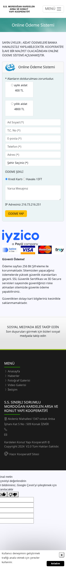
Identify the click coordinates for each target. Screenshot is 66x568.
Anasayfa (13, 371)
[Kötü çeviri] (12, 494)
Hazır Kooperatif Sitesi (24, 454)
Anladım (55, 563)
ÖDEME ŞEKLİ (14, 172)
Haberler (13, 376)
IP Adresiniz (13, 204)
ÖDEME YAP (16, 214)
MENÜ (50, 8)
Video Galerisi (16, 385)
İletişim (12, 390)
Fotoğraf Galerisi (18, 380)
